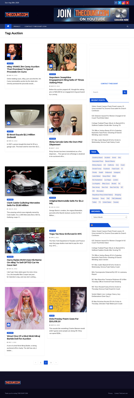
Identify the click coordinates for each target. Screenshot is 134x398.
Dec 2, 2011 (12, 342)
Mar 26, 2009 (55, 325)
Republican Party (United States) (102, 194)
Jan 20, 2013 (13, 209)
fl (122, 168)
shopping (118, 194)
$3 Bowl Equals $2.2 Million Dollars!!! (21, 136)
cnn (117, 165)
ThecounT (10, 63)
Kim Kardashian (97, 180)
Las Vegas (107, 180)
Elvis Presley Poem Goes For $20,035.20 (63, 320)
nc (119, 183)
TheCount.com (100, 225)
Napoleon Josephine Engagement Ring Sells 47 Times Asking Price (66, 80)
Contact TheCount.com (35, 26)
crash (123, 165)
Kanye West (106, 176)
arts (119, 157)
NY (122, 187)
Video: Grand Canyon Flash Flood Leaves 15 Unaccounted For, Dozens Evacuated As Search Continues (109, 108)
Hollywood (108, 172)
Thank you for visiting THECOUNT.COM (16, 393)
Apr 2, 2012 (55, 237)
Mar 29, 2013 (13, 75)
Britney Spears (97, 165)
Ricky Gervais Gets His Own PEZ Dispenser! (65, 143)
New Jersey (96, 187)
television (95, 198)
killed (114, 176)
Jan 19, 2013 (55, 207)
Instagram (117, 172)
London (115, 180)
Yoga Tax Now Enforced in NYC (65, 234)
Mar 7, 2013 (55, 148)
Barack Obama (110, 161)
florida (94, 172)
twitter (94, 202)
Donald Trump (96, 168)
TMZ (108, 198)
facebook (106, 168)
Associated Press (97, 161)
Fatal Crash (115, 168)
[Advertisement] (109, 63)
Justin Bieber (96, 176)
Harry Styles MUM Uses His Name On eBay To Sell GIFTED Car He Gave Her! (24, 262)
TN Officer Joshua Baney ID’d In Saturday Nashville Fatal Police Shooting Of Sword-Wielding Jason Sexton (107, 133)
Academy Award (97, 157)
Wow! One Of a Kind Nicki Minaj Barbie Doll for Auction (23, 337)
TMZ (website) (116, 198)
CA (105, 165)
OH (93, 191)
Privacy (17, 26)
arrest (114, 157)
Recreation (100, 191)
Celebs (52, 315)
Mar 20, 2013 (13, 141)
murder (114, 183)
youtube (116, 202)
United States (107, 202)
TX (100, 202)
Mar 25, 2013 (55, 86)
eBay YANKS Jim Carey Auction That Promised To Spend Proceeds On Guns (23, 69)
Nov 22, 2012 (13, 268)
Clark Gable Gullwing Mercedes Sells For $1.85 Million (23, 204)
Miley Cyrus (105, 183)
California (111, 165)
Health (101, 172)
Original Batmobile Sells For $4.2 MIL (66, 202)
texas (102, 198)
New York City (114, 187)
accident (107, 157)
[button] (127, 26)
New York (105, 187)
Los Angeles (96, 183)
